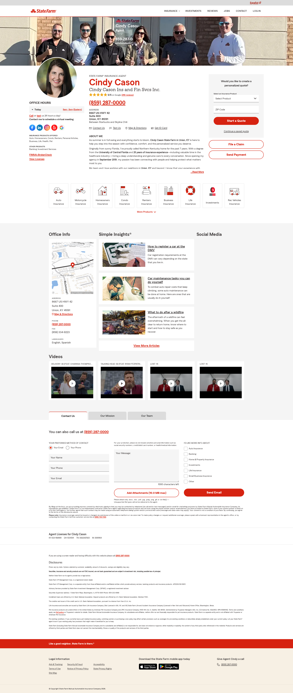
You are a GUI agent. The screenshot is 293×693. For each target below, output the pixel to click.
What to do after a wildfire (166, 312)
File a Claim (236, 144)
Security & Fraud (75, 664)
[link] (43, 11)
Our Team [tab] (147, 415)
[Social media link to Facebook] (32, 128)
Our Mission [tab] (107, 415)
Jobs (227, 11)
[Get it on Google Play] (169, 667)
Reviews (212, 11)
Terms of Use (55, 669)
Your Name (56, 457)
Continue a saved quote (236, 131)
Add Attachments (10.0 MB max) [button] (146, 493)
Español (254, 3)
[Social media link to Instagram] (47, 128)
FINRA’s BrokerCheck (40, 155)
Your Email (58, 448)
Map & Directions (63, 314)
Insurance (170, 11)
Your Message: (123, 453)
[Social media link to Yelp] (54, 128)
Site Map (53, 673)
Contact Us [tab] (68, 416)
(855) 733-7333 (100, 517)
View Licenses (36, 159)
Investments (193, 11)
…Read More (197, 172)
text (39, 115)
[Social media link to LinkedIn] (40, 128)
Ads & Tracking (55, 664)
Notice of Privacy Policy (78, 669)
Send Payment (236, 154)
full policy (60, 612)
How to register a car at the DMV (166, 248)
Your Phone (76, 448)
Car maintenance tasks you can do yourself (169, 280)
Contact (241, 11)
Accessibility (99, 664)
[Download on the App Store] (148, 667)
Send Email (214, 492)
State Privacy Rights (102, 669)
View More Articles (146, 345)
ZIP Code (220, 109)
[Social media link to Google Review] (62, 128)
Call (31, 115)
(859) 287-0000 (107, 103)
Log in (257, 11)
